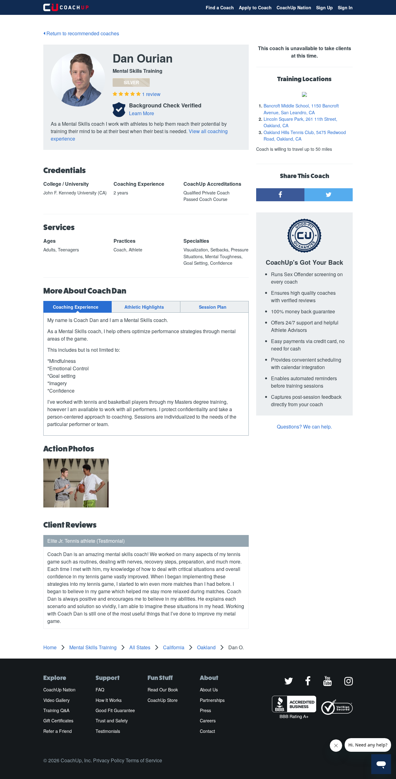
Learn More (141, 113)
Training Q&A (56, 710)
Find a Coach (220, 7)
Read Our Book (163, 689)
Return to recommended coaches (82, 33)
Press (205, 710)
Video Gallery (56, 700)
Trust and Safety (112, 720)
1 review (151, 94)
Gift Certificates (58, 720)
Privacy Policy (108, 760)
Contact (207, 731)
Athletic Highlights (144, 307)
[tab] (77, 307)
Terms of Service (144, 760)
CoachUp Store (163, 700)
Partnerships (212, 700)
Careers (208, 720)
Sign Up (324, 7)
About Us (209, 689)
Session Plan (212, 307)
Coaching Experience (75, 307)
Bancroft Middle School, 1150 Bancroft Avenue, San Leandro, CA (301, 108)
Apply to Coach (255, 7)
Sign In (345, 7)
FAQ (100, 689)
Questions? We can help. (304, 426)
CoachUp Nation (294, 7)
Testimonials (108, 731)
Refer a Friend (57, 731)
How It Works (109, 700)
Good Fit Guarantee (115, 710)
